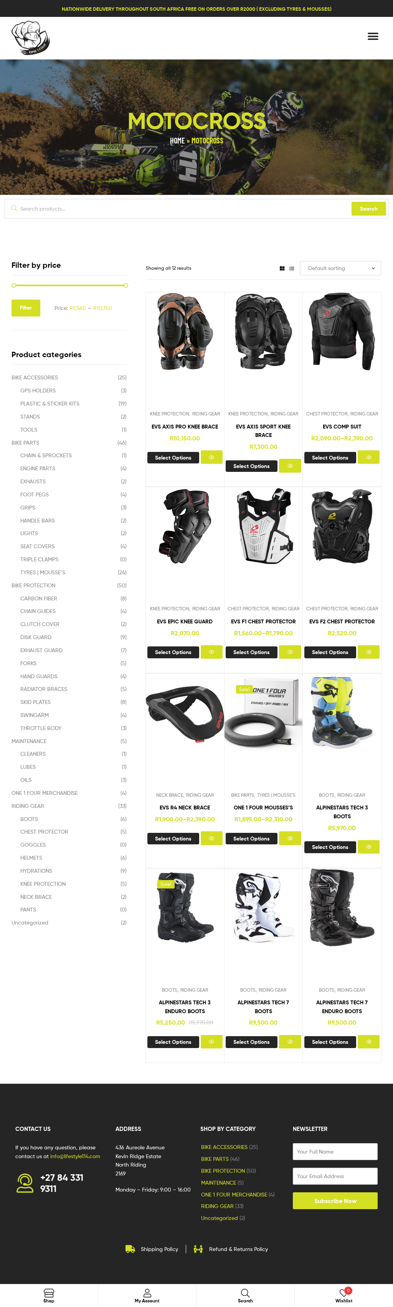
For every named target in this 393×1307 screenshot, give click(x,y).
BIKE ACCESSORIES (35, 377)
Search (369, 208)
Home (177, 140)
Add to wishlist (165, 353)
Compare (184, 353)
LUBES (28, 766)
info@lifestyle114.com (75, 1156)
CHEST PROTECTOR (326, 414)
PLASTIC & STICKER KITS (49, 403)
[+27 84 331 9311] (25, 1183)
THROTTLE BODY (40, 728)
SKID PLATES (35, 702)
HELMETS (31, 857)
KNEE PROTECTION (169, 414)
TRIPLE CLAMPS (39, 559)
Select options (173, 457)
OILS (25, 779)
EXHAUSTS (33, 481)
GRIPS (27, 507)
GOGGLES (33, 844)
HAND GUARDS (39, 676)
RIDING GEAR (206, 414)
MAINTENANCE (29, 741)
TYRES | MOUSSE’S (276, 795)
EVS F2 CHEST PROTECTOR (342, 621)
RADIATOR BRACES (43, 689)
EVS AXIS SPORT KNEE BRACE (263, 430)
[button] (372, 36)
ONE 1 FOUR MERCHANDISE (45, 792)
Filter (26, 307)
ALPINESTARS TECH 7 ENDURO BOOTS (342, 1006)
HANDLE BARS (37, 520)
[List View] (291, 268)
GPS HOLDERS (38, 390)
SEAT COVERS (37, 546)
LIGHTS (29, 533)
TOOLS (28, 429)
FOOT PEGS (34, 494)
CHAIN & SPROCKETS (46, 455)
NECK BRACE (169, 795)
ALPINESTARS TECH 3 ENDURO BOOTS (185, 1006)
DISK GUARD (35, 637)
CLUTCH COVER (39, 624)
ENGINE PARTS (37, 468)
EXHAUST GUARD (41, 650)
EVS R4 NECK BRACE (185, 807)
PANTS (28, 909)
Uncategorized (30, 922)
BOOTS (326, 795)
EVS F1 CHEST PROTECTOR (263, 621)
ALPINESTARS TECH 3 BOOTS (342, 811)
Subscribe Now (335, 1201)
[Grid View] (282, 268)
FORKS (28, 663)
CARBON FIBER (38, 598)
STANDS (30, 416)
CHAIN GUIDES (38, 611)
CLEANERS (33, 753)
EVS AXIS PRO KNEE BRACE (185, 426)
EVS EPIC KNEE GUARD (185, 621)
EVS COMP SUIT (342, 426)
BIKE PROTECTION (33, 585)
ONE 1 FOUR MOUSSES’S (263, 807)
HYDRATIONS (36, 870)
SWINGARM (34, 715)
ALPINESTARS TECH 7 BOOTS (263, 1006)
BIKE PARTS (242, 795)
